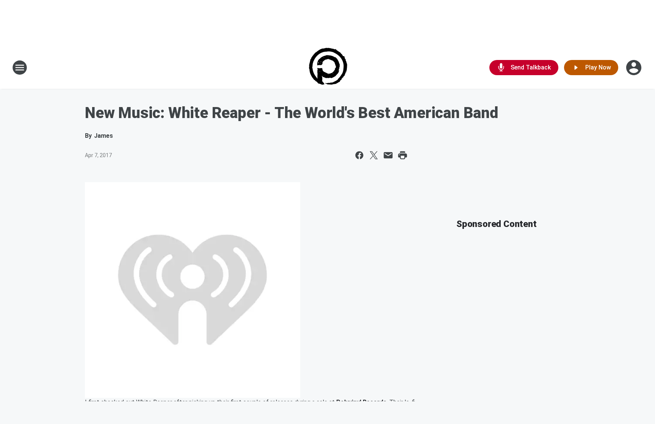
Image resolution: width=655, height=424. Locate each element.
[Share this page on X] (373, 155)
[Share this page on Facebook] (359, 155)
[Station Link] (328, 67)
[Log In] (634, 67)
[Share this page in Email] (388, 155)
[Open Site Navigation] (19, 67)
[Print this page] (402, 155)
